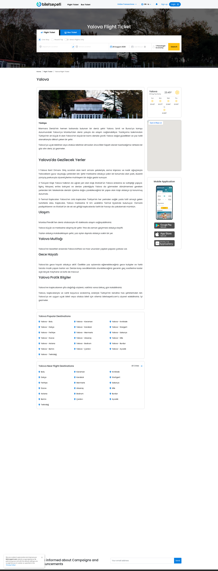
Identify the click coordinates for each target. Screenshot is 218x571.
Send (178, 560)
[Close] (42, 557)
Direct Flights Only (77, 39)
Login (173, 4)
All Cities (135, 366)
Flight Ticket (73, 4)
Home (39, 72)
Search (174, 46)
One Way (45, 39)
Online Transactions (125, 4)
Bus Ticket (85, 4)
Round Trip (59, 39)
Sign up (164, 4)
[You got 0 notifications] (157, 4)
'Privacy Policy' (11, 565)
